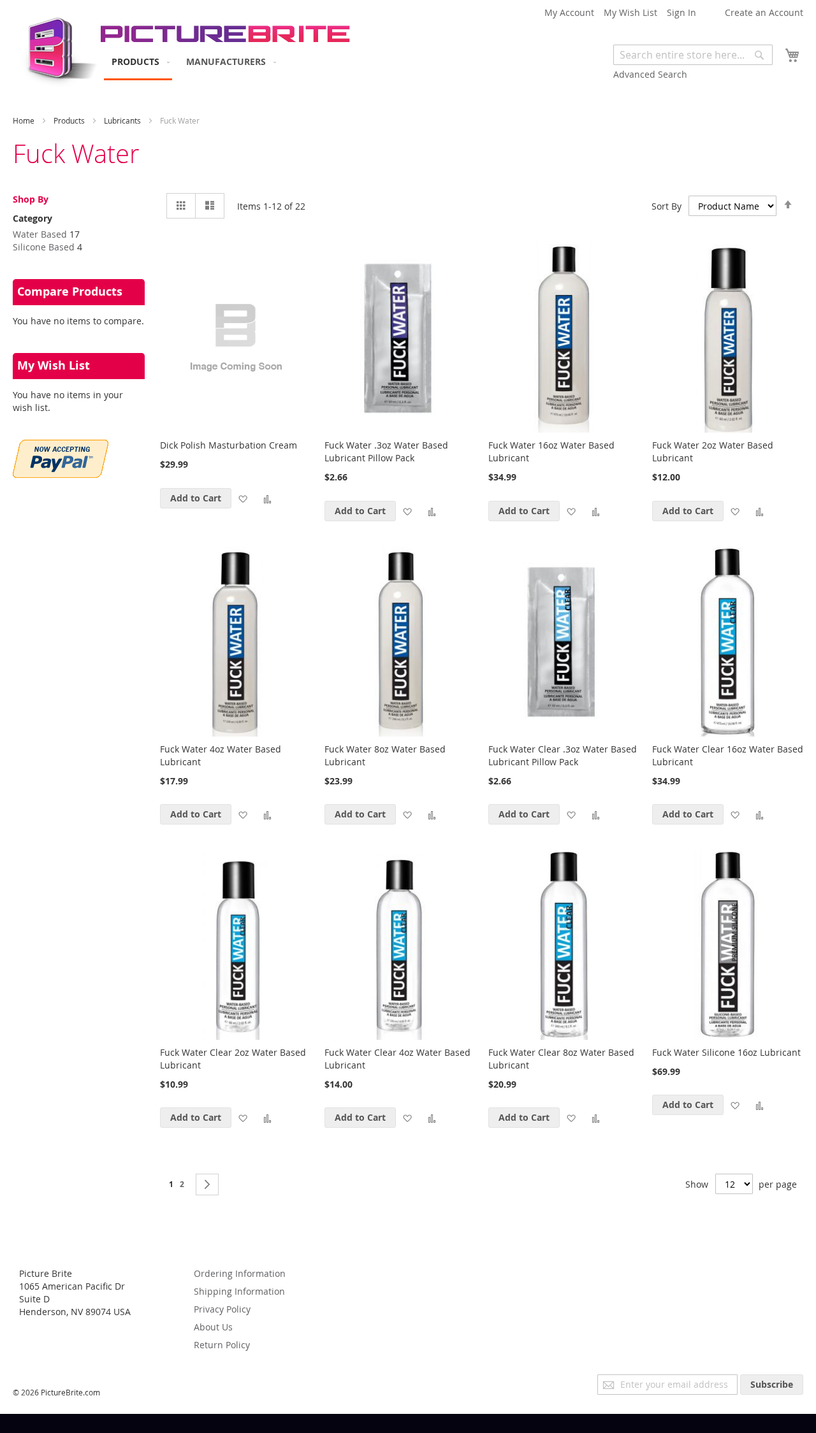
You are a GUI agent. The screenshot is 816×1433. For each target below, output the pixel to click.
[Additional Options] (60, 474)
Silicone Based (44, 247)
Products (70, 120)
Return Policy (222, 1345)
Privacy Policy (222, 1309)
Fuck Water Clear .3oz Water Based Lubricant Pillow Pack (562, 755)
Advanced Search (650, 74)
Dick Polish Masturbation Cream (228, 445)
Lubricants (123, 120)
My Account (569, 12)
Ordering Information (240, 1273)
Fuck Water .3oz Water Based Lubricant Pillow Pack (386, 451)
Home (24, 120)
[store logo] (56, 48)
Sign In (681, 12)
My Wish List (630, 12)
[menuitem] (138, 62)
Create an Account (764, 12)
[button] (242, 498)
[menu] (191, 62)
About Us (213, 1327)
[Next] (207, 1184)
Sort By (666, 206)
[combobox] (693, 55)
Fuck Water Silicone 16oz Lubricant (726, 1052)
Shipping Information (239, 1291)
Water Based (40, 234)
